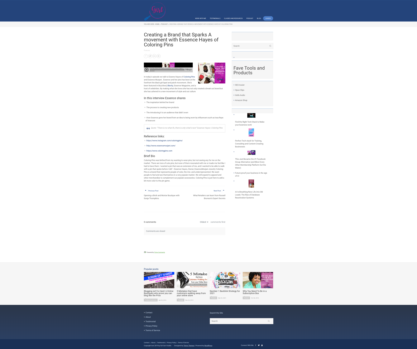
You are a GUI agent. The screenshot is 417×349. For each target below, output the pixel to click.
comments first (218, 222)
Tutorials (180, 300)
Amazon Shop (241, 100)
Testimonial (151, 321)
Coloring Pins (189, 77)
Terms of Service (153, 330)
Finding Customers (150, 300)
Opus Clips (239, 90)
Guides (268, 18)
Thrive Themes (189, 346)
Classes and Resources (233, 18)
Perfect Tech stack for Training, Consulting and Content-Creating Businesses (249, 144)
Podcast (249, 18)
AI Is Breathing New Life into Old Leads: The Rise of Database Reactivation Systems (249, 195)
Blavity (170, 85)
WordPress (208, 346)
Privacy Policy (151, 326)
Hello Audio (240, 95)
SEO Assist (239, 85)
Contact (149, 312)
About (148, 317)
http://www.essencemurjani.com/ (160, 146)
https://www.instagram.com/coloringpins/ (164, 140)
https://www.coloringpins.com (159, 151)
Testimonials (215, 18)
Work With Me (200, 18)
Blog (259, 18)
